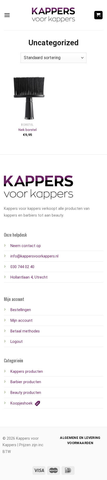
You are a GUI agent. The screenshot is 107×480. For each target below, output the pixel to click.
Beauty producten (25, 392)
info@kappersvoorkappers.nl (34, 256)
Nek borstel (27, 130)
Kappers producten (26, 371)
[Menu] (7, 15)
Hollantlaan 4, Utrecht (29, 277)
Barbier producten (25, 382)
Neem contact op (25, 246)
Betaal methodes (25, 331)
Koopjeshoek (22, 403)
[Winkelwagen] (98, 15)
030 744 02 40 (22, 267)
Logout (16, 341)
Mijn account (21, 320)
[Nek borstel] (27, 97)
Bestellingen (20, 310)
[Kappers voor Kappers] (53, 15)
